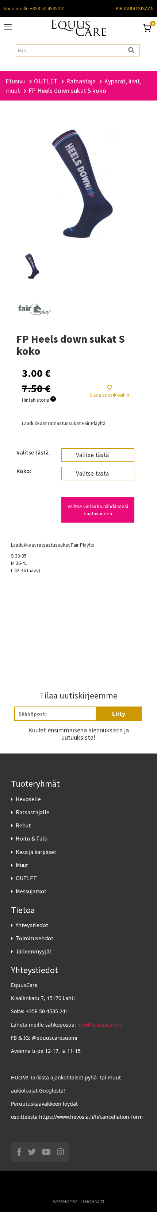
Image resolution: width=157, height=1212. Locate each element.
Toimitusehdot (35, 938)
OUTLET (26, 878)
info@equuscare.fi (99, 1024)
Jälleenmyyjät (34, 951)
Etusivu (15, 81)
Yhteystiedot (32, 925)
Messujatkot (31, 891)
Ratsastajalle (32, 812)
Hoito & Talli (31, 838)
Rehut (23, 825)
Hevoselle (28, 799)
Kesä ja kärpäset (36, 851)
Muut (22, 865)
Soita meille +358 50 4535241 (34, 8)
